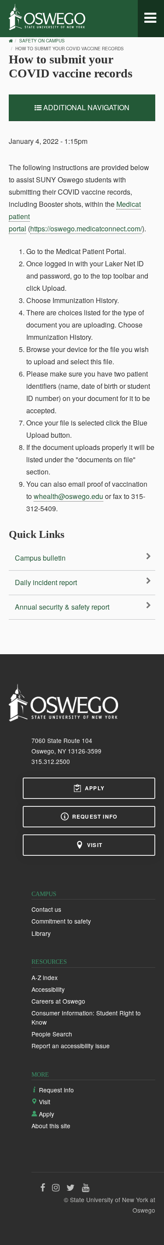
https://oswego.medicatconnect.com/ (86, 228)
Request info (94, 816)
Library (41, 933)
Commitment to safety (61, 921)
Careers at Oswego (58, 1001)
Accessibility (48, 989)
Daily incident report (46, 582)
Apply (95, 788)
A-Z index (44, 977)
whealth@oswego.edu (68, 496)
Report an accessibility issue (70, 1045)
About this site (50, 1125)
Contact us (46, 909)
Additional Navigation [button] (85, 107)
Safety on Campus (42, 41)
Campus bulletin (40, 558)
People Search (51, 1033)
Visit (94, 845)
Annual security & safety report (62, 607)
